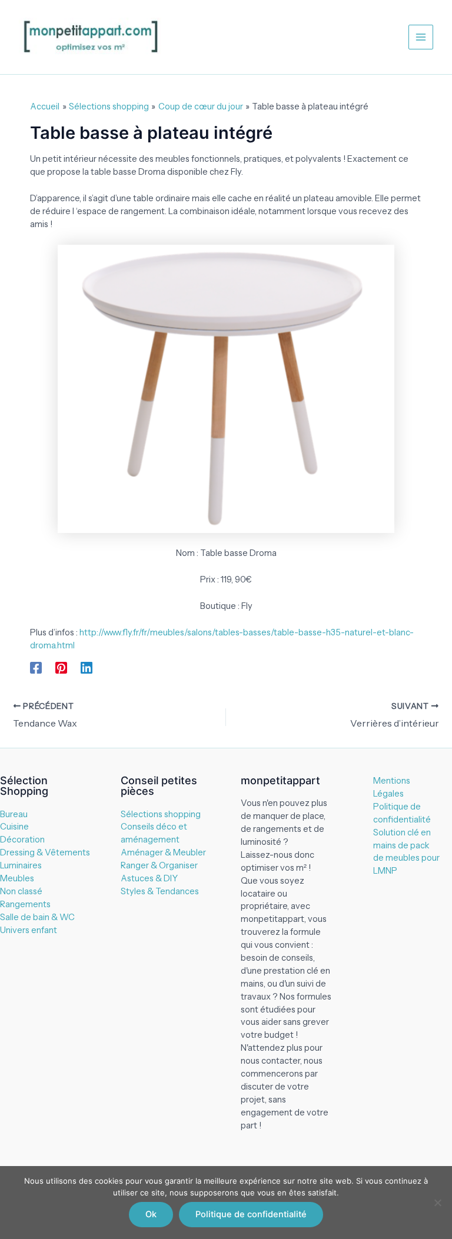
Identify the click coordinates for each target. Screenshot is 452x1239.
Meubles (17, 878)
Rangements (25, 904)
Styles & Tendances (160, 891)
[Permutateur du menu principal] (420, 37)
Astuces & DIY (149, 878)
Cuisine (14, 826)
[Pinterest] (61, 668)
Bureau (14, 814)
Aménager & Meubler (163, 852)
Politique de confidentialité (251, 1214)
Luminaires (21, 865)
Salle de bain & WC (37, 917)
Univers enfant (28, 930)
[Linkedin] (86, 668)
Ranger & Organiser (159, 865)
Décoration (22, 839)
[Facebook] (36, 668)
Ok (151, 1214)
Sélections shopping (161, 814)
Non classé (21, 891)
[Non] (437, 1202)
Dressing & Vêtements (45, 852)
